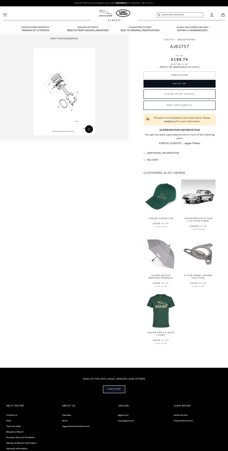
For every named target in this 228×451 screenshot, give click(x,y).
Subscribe (114, 389)
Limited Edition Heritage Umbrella (160, 276)
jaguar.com (123, 415)
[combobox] (180, 15)
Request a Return (15, 432)
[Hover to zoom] (64, 91)
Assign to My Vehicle (179, 94)
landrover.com (181, 415)
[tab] (179, 153)
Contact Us (11, 415)
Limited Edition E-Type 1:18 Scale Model (198, 219)
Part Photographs (64, 38)
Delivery (153, 159)
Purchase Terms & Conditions (20, 437)
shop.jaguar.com (126, 420)
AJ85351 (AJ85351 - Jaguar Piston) (179, 143)
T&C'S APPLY (147, 3)
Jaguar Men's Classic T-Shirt (160, 333)
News (65, 420)
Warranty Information (16, 448)
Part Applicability (179, 105)
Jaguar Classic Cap (160, 218)
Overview (66, 415)
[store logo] (114, 15)
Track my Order (13, 426)
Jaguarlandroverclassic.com (76, 426)
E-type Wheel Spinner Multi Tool (198, 276)
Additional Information (163, 153)
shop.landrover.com (183, 420)
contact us (170, 121)
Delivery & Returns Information (21, 443)
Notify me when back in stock (179, 67)
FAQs (8, 420)
